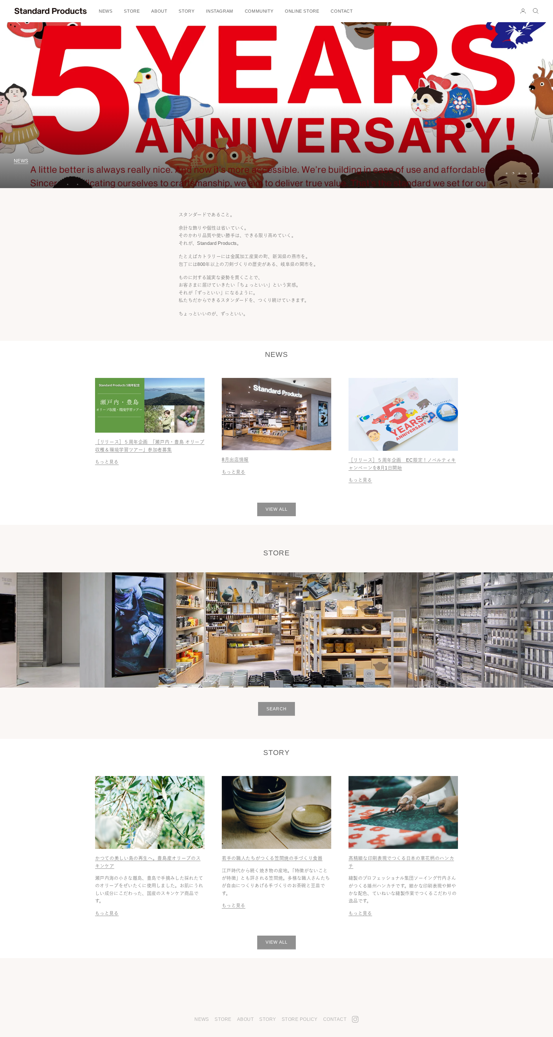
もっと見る (107, 461)
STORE (132, 11)
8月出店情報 (235, 459)
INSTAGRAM (219, 11)
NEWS (105, 11)
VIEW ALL (277, 509)
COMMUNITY (259, 11)
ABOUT (159, 11)
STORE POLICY (300, 1019)
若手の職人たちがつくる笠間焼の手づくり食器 (272, 858)
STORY (186, 11)
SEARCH (276, 708)
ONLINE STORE (302, 11)
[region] (276, 105)
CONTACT (342, 11)
